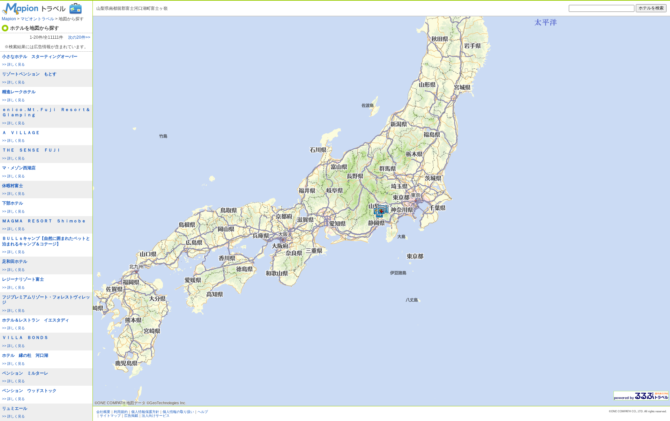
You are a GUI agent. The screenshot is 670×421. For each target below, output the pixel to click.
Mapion (9, 18)
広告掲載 (131, 416)
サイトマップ (110, 416)
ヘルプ (203, 412)
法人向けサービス (156, 416)
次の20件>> (79, 37)
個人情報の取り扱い (178, 412)
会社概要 (103, 412)
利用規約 (121, 412)
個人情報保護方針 (145, 412)
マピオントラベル (37, 18)
